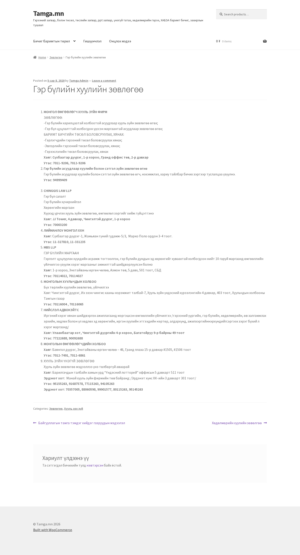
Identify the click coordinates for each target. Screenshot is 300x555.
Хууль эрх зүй (73, 409)
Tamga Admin (78, 81)
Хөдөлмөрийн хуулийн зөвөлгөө (237, 422)
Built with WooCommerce (52, 530)
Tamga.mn (48, 13)
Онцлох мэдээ (120, 41)
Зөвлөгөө (55, 57)
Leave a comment (104, 81)
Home (42, 57)
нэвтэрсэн (95, 465)
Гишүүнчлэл (92, 41)
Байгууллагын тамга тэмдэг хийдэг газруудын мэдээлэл (81, 422)
